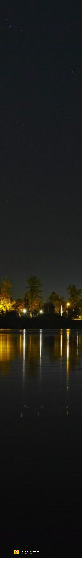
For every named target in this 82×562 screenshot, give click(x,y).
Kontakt (28, 559)
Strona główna (17, 559)
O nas (23, 559)
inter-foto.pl (30, 551)
